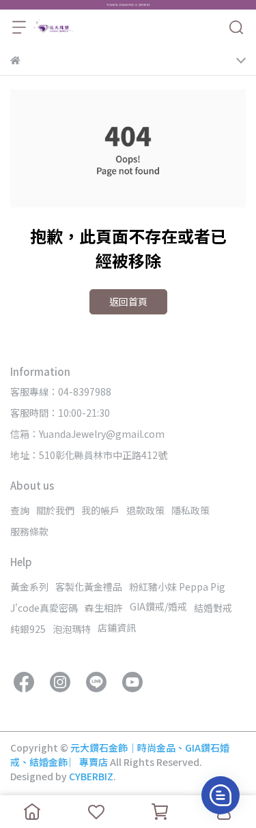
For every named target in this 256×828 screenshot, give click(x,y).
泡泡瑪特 (72, 629)
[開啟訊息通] (220, 795)
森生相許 (104, 608)
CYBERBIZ (91, 776)
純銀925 (28, 629)
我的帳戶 (100, 510)
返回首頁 (128, 301)
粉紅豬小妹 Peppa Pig (177, 586)
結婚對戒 (213, 608)
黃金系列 (29, 586)
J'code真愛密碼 (44, 608)
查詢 (19, 510)
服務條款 (29, 531)
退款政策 (145, 510)
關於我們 (55, 510)
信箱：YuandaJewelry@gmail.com (87, 434)
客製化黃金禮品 (88, 586)
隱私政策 (190, 510)
